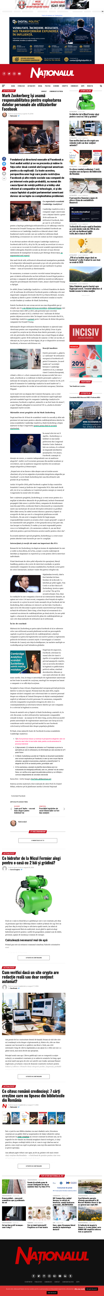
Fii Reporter (28, 1282)
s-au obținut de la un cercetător (34, 308)
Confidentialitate (68, 1282)
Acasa (13, 86)
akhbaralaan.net (44, 779)
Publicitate (38, 1282)
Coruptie (65, 86)
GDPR (82, 86)
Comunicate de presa (56, 91)
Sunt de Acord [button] (52, 1292)
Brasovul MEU (85, 397)
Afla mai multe (79, 1289)
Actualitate (31, 86)
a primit (31, 319)
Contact (44, 91)
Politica (47, 86)
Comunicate (74, 86)
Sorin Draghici (15, 869)
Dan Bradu (13, 988)
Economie (56, 86)
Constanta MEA (74, 397)
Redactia (90, 86)
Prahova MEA (95, 397)
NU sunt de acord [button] (92, 1289)
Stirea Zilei (21, 86)
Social (40, 86)
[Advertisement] (85, 309)
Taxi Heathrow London (77, 386)
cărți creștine (23, 1136)
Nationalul (13, 116)
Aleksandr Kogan (54, 308)
